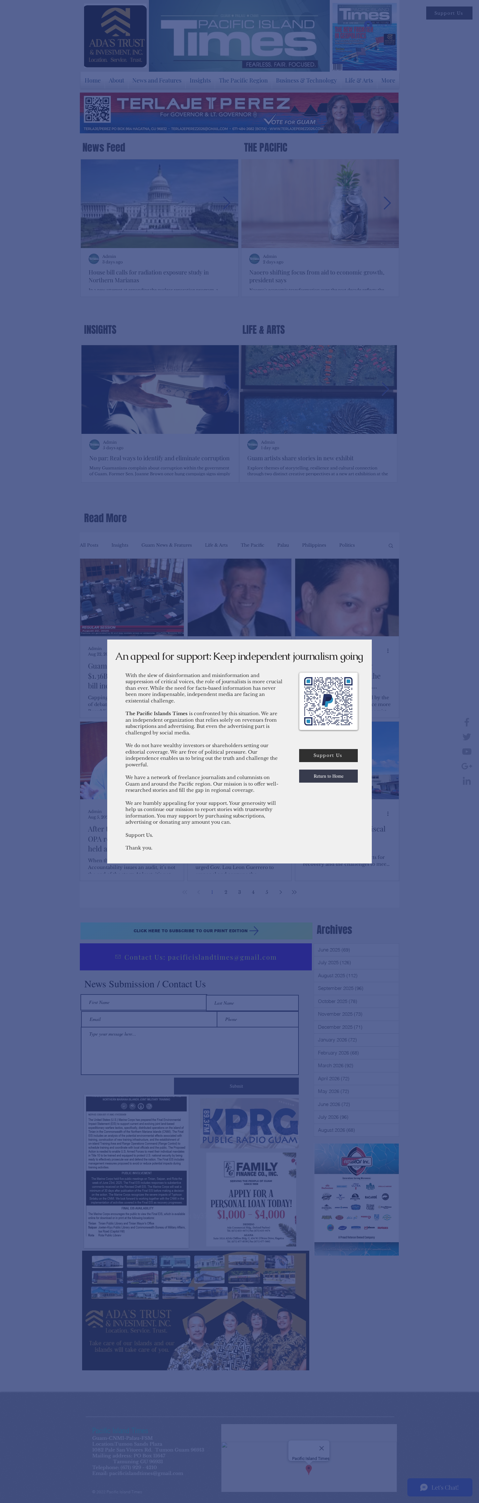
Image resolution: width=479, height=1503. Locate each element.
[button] (328, 776)
